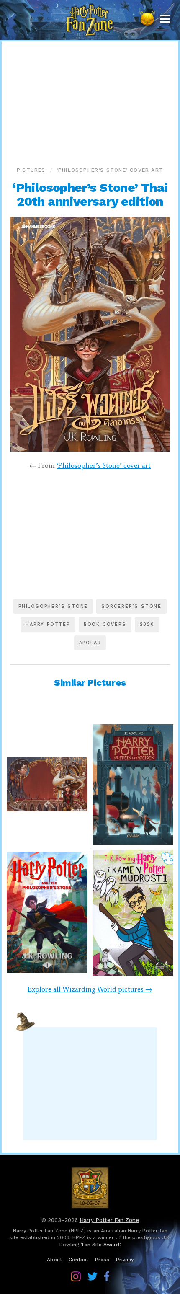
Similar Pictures (90, 682)
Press (102, 1260)
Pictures (31, 170)
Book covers (105, 624)
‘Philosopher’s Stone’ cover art (110, 170)
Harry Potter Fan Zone (109, 1220)
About (54, 1260)
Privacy (125, 1260)
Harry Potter (48, 624)
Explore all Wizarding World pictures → (90, 989)
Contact (78, 1260)
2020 (147, 624)
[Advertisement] (90, 102)
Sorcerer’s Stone (131, 606)
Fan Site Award (100, 1245)
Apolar (90, 643)
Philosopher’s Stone (53, 606)
